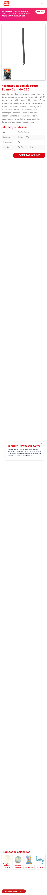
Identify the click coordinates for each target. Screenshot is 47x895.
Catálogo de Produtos (13, 891)
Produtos (13, 11)
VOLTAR (40, 11)
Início (4, 11)
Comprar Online (29, 155)
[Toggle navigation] (42, 4)
